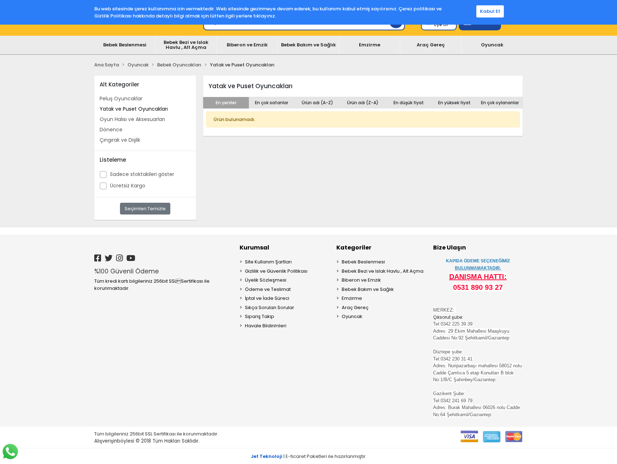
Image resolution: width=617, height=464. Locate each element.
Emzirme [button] (369, 44)
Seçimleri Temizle (145, 208)
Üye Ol (441, 24)
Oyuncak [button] (492, 44)
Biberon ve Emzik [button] (247, 44)
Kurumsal (254, 247)
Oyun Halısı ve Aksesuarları (132, 119)
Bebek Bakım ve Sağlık (368, 289)
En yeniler (226, 103)
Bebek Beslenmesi (363, 261)
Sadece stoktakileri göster (142, 174)
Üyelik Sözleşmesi (265, 280)
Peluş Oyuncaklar (121, 98)
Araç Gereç (355, 307)
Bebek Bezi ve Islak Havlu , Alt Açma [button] (186, 45)
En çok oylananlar (500, 103)
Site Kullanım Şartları (268, 261)
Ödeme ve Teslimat (268, 289)
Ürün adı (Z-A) (362, 103)
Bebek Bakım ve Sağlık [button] (308, 44)
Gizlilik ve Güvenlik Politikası (276, 271)
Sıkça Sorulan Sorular (269, 307)
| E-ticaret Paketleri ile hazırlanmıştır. (309, 456)
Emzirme (352, 298)
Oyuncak (352, 316)
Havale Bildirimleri (265, 325)
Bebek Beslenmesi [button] (124, 44)
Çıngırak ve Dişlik (120, 139)
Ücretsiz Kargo (127, 185)
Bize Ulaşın (449, 247)
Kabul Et (490, 11)
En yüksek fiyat (454, 103)
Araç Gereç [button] (431, 44)
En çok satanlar (271, 103)
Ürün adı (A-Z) (317, 103)
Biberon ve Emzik (361, 280)
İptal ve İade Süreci (267, 298)
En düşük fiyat (408, 103)
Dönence (111, 129)
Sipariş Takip (259, 316)
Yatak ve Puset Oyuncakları (134, 108)
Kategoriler (353, 247)
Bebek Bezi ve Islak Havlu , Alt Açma (382, 271)
